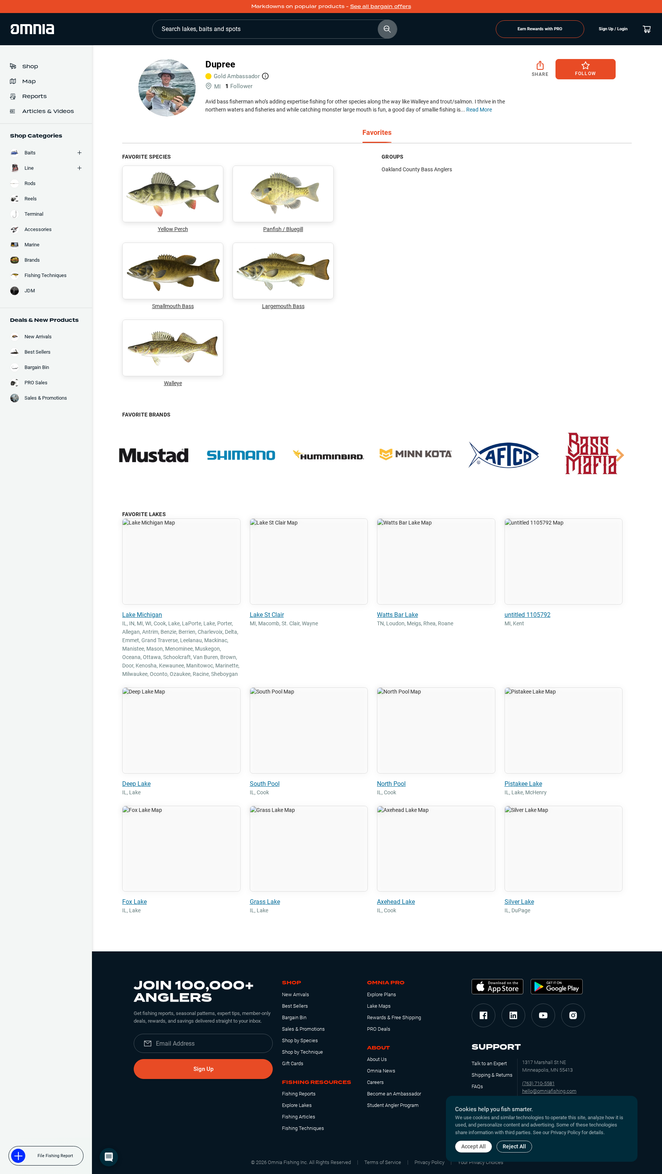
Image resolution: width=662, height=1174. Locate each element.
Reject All (514, 1146)
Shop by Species (300, 1040)
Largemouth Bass (283, 306)
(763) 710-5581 (538, 1083)
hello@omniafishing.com (549, 1091)
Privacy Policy (429, 1162)
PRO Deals (378, 1029)
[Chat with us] (109, 1157)
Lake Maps (379, 1006)
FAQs (477, 1086)
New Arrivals (295, 994)
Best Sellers (295, 1006)
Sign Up (203, 1069)
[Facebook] (483, 1015)
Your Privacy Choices (480, 1162)
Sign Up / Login (613, 28)
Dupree (220, 64)
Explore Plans (381, 994)
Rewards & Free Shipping (394, 1017)
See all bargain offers (380, 6)
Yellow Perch (173, 229)
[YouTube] (543, 1015)
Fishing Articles (298, 1117)
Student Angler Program (393, 1105)
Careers (375, 1082)
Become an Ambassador (394, 1094)
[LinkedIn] (513, 1015)
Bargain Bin (294, 1017)
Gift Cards (292, 1063)
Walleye (173, 383)
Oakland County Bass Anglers (417, 169)
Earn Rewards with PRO (540, 28)
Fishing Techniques (303, 1128)
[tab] (377, 133)
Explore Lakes (297, 1105)
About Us (377, 1059)
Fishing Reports (299, 1094)
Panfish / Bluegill (283, 229)
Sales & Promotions (303, 1029)
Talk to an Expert (489, 1063)
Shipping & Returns (492, 1075)
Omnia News (381, 1071)
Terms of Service (382, 1162)
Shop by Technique (302, 1052)
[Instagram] (573, 1015)
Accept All (473, 1146)
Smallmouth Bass (173, 306)
